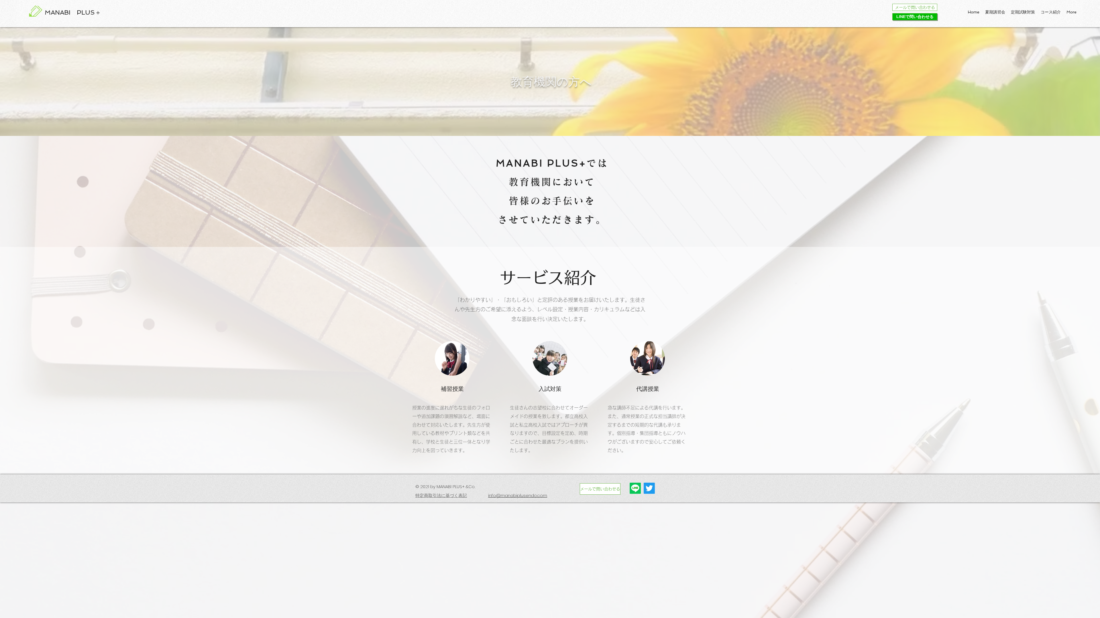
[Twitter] (649, 488)
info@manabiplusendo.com (517, 495)
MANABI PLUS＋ (73, 12)
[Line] (635, 488)
